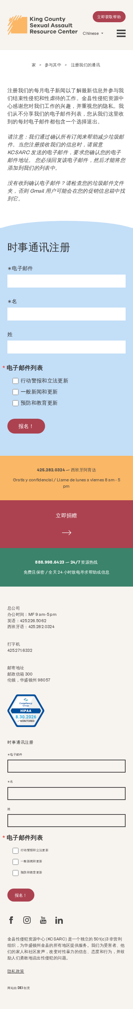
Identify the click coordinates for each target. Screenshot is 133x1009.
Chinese (91, 33)
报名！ (26, 426)
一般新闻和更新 (39, 391)
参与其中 (53, 64)
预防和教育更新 (39, 402)
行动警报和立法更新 (44, 380)
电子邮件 (22, 268)
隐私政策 (15, 971)
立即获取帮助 (109, 16)
